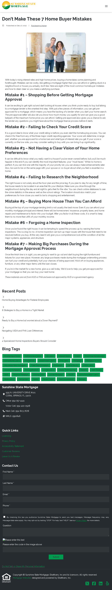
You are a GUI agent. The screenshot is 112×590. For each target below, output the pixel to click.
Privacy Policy (8, 441)
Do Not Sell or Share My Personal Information (23, 566)
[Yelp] (107, 584)
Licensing (6, 436)
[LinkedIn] (100, 584)
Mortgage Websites (22, 578)
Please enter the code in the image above (22, 544)
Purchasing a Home (39, 26)
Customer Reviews (11, 451)
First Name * (8, 472)
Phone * (6, 505)
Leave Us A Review (11, 456)
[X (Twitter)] (87, 584)
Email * (6, 494)
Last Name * (8, 483)
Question (7, 525)
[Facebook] (94, 584)
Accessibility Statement (13, 446)
